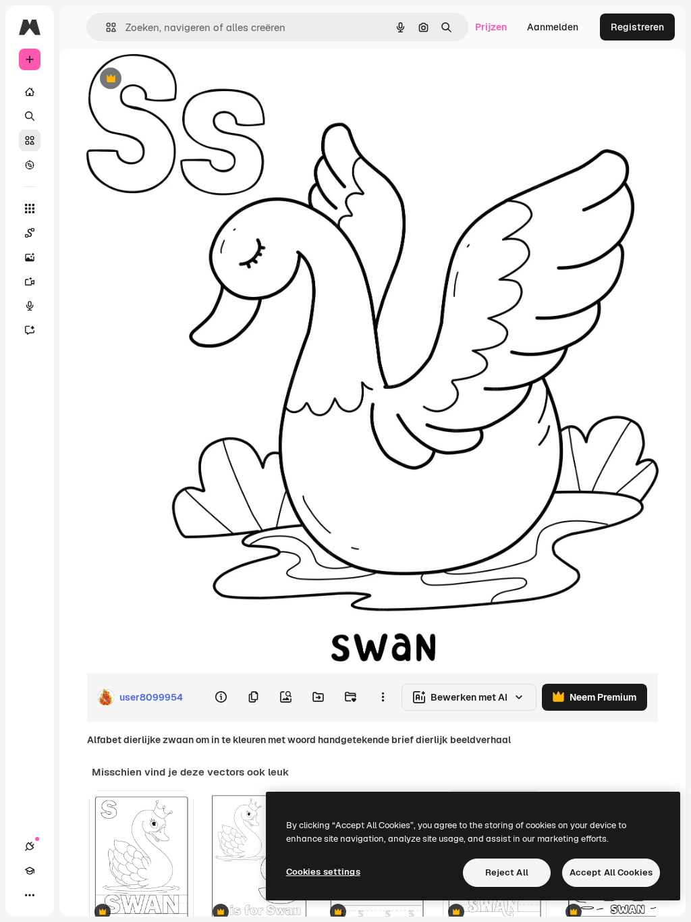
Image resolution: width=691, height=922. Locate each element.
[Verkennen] (29, 164)
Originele (175, 79)
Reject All (506, 872)
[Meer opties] (382, 697)
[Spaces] (29, 233)
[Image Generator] (29, 257)
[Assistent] (29, 330)
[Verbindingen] (29, 846)
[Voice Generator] (29, 306)
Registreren (637, 27)
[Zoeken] (29, 116)
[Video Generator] (29, 281)
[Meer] (29, 895)
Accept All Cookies (611, 872)
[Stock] (29, 140)
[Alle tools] (29, 208)
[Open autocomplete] (105, 27)
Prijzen (491, 27)
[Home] (29, 92)
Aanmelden (552, 27)
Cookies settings (323, 871)
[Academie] (29, 871)
